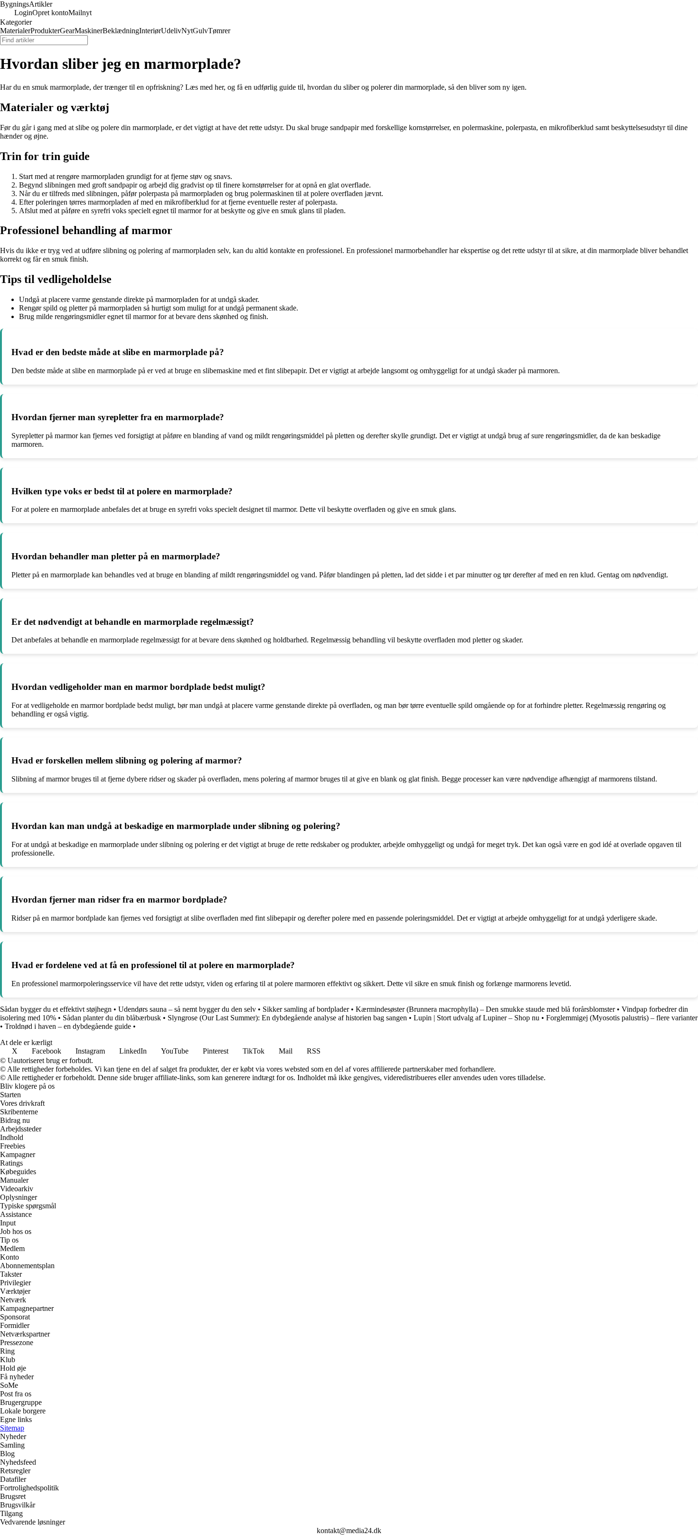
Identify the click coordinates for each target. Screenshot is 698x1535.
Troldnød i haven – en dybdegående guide (68, 1026)
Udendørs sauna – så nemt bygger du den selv (187, 1009)
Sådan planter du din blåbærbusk (112, 1018)
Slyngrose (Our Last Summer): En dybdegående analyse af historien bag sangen (287, 1018)
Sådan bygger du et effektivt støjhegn (56, 1009)
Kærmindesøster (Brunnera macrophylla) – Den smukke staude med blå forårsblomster (485, 1009)
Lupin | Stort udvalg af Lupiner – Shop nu (476, 1018)
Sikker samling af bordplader (306, 1009)
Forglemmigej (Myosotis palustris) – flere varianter (622, 1018)
